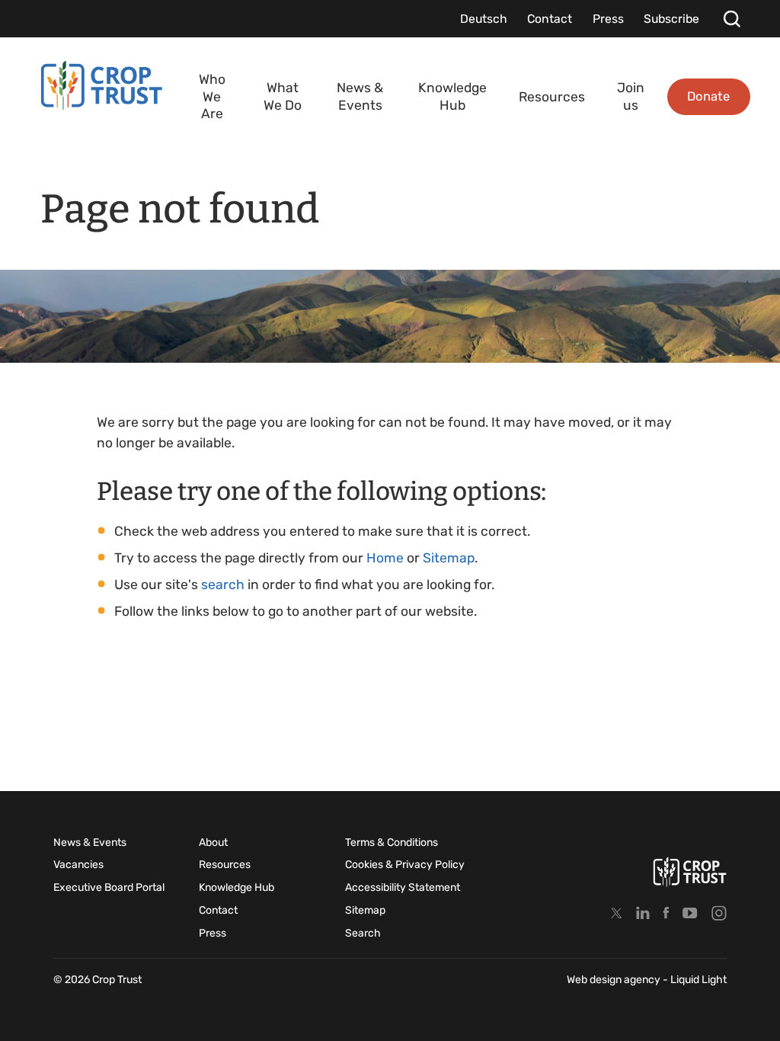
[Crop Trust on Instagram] (719, 912)
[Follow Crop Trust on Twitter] (616, 912)
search (223, 584)
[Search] (731, 18)
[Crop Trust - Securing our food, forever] (690, 872)
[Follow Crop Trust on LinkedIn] (643, 912)
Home (385, 557)
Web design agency (615, 979)
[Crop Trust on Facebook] (666, 912)
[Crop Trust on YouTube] (690, 912)
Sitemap (449, 557)
